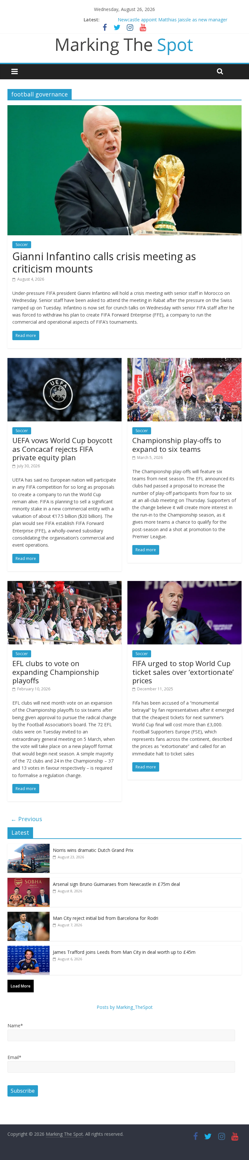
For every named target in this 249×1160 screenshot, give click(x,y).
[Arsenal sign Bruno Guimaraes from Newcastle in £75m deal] (28, 881)
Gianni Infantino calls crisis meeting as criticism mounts (104, 262)
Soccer (22, 244)
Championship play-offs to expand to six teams (176, 444)
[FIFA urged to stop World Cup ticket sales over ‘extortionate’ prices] (184, 584)
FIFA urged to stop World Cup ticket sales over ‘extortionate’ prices (183, 671)
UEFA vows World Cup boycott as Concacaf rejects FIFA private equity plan (62, 448)
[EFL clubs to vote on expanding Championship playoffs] (64, 584)
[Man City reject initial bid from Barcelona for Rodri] (28, 915)
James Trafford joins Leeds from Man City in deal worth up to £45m (124, 952)
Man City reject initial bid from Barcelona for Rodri (105, 918)
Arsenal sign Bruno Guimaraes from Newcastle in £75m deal (116, 884)
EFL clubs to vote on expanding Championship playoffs (55, 671)
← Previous (26, 819)
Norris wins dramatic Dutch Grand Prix (93, 850)
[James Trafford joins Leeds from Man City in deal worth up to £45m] (28, 949)
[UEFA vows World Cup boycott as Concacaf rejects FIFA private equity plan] (64, 361)
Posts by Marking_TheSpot (125, 1007)
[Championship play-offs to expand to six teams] (184, 361)
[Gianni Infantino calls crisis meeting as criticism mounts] (124, 109)
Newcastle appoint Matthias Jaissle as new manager (172, 20)
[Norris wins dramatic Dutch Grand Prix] (28, 847)
